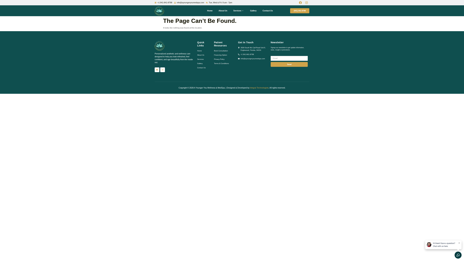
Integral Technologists (259, 88)
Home (210, 11)
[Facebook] (157, 69)
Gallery (253, 11)
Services (237, 11)
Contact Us (268, 11)
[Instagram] (162, 69)
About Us (223, 11)
